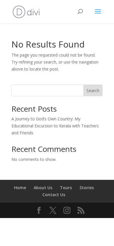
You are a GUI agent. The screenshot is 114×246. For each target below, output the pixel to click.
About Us (43, 187)
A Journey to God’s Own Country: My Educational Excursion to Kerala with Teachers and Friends (55, 126)
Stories (87, 187)
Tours (66, 187)
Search (93, 90)
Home (20, 187)
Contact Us (53, 194)
